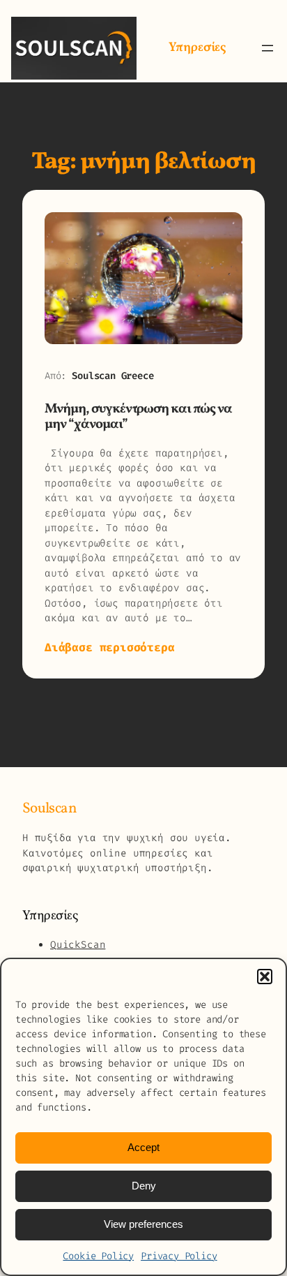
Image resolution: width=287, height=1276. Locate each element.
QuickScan (77, 944)
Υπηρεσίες (197, 48)
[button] (265, 977)
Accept (143, 1147)
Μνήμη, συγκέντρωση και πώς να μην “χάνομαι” (138, 417)
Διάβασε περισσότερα (110, 647)
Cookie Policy (98, 1256)
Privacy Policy (179, 1256)
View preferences (143, 1224)
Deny (144, 1186)
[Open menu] (267, 48)
